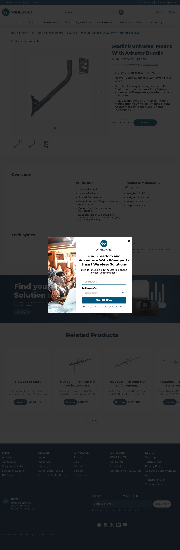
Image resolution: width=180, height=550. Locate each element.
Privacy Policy (109, 307)
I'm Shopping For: (89, 288)
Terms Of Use (120, 307)
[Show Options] (123, 293)
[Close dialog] (129, 241)
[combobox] (103, 293)
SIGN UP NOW (104, 300)
